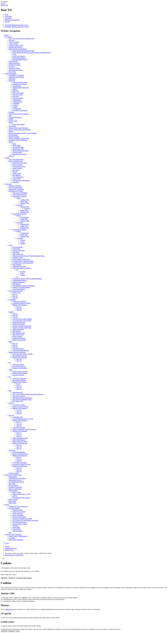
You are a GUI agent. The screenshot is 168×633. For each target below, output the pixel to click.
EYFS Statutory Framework (21, 259)
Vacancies (12, 66)
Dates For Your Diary (19, 511)
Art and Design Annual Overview (22, 419)
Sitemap (7, 546)
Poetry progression (18, 329)
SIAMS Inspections (15, 65)
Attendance (12, 79)
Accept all (11, 578)
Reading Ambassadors (19, 340)
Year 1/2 (15, 294)
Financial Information (15, 117)
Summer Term (24, 203)
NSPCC (15, 496)
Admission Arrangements (16, 77)
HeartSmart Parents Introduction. (22, 398)
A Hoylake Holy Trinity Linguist (22, 354)
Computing (12, 299)
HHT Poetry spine (18, 334)
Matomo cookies (11, 609)
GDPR (11, 119)
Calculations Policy (18, 349)
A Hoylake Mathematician (20, 350)
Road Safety (12, 501)
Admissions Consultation (16, 75)
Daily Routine (16, 264)
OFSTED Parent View (19, 522)
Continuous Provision (19, 266)
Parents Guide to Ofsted (19, 524)
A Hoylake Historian (18, 452)
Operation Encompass (15, 487)
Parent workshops (17, 515)
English (11, 312)
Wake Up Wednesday (15, 489)
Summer (22, 243)
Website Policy (9, 550)
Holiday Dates (13, 121)
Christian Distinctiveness (20, 82)
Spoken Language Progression (21, 326)
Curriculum (8, 16)
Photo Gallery (16, 492)
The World (8, 18)
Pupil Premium (13, 135)
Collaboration (16, 100)
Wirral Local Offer (18, 149)
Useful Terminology (18, 282)
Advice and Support (18, 56)
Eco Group (15, 170)
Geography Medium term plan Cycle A (17, 25)
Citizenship (15, 103)
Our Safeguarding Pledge (16, 482)
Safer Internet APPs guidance (21, 497)
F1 (17, 277)
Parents (7, 504)
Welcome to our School (16, 70)
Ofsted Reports (13, 61)
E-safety (15, 107)
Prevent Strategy (14, 485)
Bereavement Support (19, 58)
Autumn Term (24, 200)
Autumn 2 (27, 208)
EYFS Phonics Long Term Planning (23, 285)
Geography (19, 205)
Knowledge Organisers (19, 196)
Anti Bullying (16, 108)
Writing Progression (18, 324)
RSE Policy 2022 (17, 401)
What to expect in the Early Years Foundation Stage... (28, 256)
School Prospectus (14, 63)
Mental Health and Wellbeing (18, 49)
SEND (11, 142)
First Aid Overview (18, 375)
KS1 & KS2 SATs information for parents (25, 520)
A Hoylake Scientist (18, 405)
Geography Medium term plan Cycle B (17, 27)
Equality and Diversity (15, 47)
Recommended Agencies (20, 59)
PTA (10, 533)
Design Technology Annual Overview (24, 429)
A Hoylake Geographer (19, 462)
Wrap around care (17, 254)
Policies (14, 89)
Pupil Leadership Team (16, 161)
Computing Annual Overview (21, 303)
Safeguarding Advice (15, 480)
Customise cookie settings (23, 578)
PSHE (10, 370)
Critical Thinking (17, 98)
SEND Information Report (20, 150)
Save (17, 631)
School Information (11, 73)
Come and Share (17, 513)
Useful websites (17, 336)
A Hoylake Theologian (19, 378)
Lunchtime (15, 252)
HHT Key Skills (17, 94)
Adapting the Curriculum (16, 189)
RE (10, 377)
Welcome (11, 40)
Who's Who (12, 72)
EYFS (10, 245)
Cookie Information (11, 548)
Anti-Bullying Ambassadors (21, 180)
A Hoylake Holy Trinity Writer (21, 320)
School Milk (16, 527)
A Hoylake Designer (18, 427)
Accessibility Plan (17, 147)
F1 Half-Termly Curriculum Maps (22, 261)
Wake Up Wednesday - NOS (21, 494)
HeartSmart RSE (17, 392)
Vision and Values (14, 68)
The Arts (11, 415)
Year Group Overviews (19, 194)
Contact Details (13, 44)
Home (6, 14)
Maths (10, 341)
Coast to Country (14, 473)
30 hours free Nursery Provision (18, 128)
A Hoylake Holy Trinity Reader (22, 319)
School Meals (16, 529)
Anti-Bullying (16, 86)
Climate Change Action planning (19, 114)
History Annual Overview (20, 454)
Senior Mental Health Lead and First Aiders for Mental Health (31, 52)
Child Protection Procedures (17, 478)
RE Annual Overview (19, 380)
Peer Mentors (16, 175)
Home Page (4, 5)
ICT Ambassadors (18, 177)
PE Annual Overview (19, 366)
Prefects (14, 172)
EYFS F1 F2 (16, 292)
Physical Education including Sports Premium (23, 133)
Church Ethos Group (18, 166)
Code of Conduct (14, 42)
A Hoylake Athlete (18, 364)
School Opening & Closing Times (19, 138)
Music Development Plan (20, 438)
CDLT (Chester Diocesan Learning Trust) (21, 38)
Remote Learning (14, 136)
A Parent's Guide (17, 257)
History (18, 198)
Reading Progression (18, 322)
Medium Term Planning (12, 20)
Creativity (15, 105)
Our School (8, 37)
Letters (11, 122)
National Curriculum (15, 186)
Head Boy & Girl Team (19, 163)
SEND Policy (16, 145)
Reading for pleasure (18, 338)
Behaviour (12, 80)
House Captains (17, 165)
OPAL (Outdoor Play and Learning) (20, 129)
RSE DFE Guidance (18, 396)
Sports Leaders (17, 173)
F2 (17, 270)
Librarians (15, 182)
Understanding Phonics (19, 280)
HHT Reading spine (18, 333)
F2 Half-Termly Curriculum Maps (22, 263)
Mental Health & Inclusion (20, 87)
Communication (17, 101)
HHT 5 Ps (15, 91)
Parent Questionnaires (19, 517)
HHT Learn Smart (18, 93)
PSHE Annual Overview (20, 371)
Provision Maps (17, 152)
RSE (10, 391)
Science (11, 403)
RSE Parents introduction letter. (22, 399)
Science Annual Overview (20, 406)
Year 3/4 (7, 21)
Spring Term (24, 201)
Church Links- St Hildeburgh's (18, 536)
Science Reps (16, 179)
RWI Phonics (16, 284)
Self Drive (15, 96)
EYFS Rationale (17, 247)
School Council (17, 168)
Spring (22, 242)
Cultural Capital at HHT (16, 45)
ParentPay (15, 525)
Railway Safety (13, 499)
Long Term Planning (18, 289)
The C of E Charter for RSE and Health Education (27, 394)
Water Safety (12, 503)
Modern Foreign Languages (17, 352)
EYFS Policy (16, 249)
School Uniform (17, 531)
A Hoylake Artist (17, 417)
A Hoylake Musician (18, 440)
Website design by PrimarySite (14, 555)
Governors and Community (13, 534)
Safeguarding (13, 476)
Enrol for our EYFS (18, 250)
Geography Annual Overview (21, 464)
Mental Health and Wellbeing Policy (23, 51)
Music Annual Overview (20, 441)
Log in (3, 3)
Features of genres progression (21, 327)
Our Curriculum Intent (15, 187)
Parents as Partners (14, 508)
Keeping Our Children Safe (13, 475)
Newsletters (12, 126)
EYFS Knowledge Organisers (21, 268)
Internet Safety (13, 490)
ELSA (14, 54)
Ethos (14, 143)
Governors (12, 538)
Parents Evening (17, 510)
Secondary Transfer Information (22, 518)
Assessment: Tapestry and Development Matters (27, 278)
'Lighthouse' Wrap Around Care (18, 506)
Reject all (4, 578)
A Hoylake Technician (19, 301)
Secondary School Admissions (18, 140)
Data (10, 115)
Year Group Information (16, 159)
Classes (7, 157)
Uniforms (11, 156)
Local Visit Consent (18, 124)
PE (9, 363)
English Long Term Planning (21, 287)
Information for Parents (19, 154)
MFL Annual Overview (19, 356)
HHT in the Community (16, 540)
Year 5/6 (15, 298)
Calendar (11, 112)
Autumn (22, 240)
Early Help (12, 483)
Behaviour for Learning (19, 84)
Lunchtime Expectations (19, 110)
